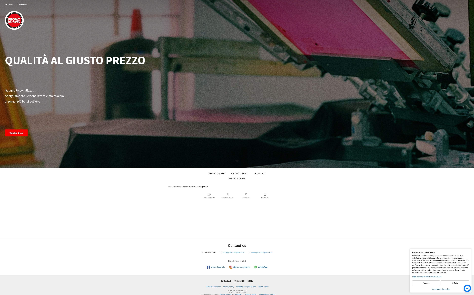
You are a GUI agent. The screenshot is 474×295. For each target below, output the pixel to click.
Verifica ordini (228, 197)
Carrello (264, 197)
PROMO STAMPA (237, 178)
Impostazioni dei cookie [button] (441, 289)
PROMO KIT (259, 173)
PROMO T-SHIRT (239, 173)
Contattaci (22, 4)
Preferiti (246, 197)
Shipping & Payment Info (246, 287)
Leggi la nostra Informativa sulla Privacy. (427, 277)
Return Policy (263, 287)
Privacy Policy (228, 287)
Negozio (9, 4)
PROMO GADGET (217, 173)
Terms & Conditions (213, 287)
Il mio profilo (209, 197)
